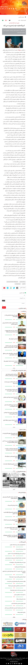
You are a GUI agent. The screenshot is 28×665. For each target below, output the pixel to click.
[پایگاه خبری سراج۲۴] (24, 3)
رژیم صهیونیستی (17, 283)
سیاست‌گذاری (21, 17)
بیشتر (14, 368)
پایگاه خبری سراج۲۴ (24, 7)
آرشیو (14, 489)
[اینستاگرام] (7, 9)
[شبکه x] (11, 9)
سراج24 (19, 50)
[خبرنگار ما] (1, 9)
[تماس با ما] (5, 9)
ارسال (4, 307)
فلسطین (23, 283)
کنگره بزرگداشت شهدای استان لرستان (12, 281)
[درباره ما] (3, 9)
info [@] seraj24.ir (14, 661)
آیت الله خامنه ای (22, 281)
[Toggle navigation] (26, 13)
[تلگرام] (9, 9)
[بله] (13, 9)
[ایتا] (16, 9)
